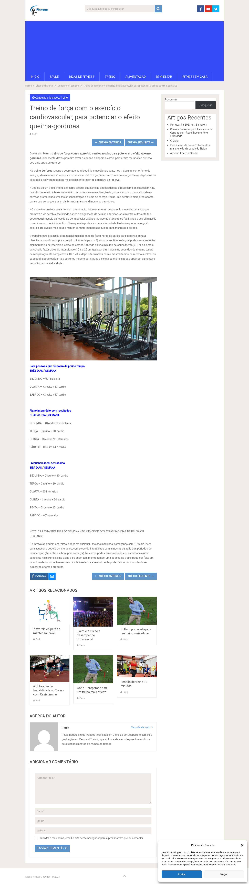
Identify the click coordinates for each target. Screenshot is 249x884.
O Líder (174, 140)
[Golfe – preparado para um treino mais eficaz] (137, 611)
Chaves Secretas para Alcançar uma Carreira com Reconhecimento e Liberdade (191, 133)
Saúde (54, 76)
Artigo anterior (109, 142)
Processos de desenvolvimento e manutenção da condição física (190, 147)
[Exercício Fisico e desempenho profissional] (93, 612)
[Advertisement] (124, 46)
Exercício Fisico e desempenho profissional (88, 635)
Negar (223, 874)
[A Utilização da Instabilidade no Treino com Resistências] (49, 668)
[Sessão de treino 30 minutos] (137, 666)
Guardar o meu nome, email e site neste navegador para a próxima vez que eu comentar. (91, 838)
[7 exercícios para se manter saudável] (49, 611)
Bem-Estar (164, 76)
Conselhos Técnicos (47, 97)
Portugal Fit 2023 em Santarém (188, 124)
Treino (110, 76)
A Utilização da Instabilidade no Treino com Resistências (48, 690)
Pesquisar (171, 99)
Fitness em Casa (195, 76)
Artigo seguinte (139, 142)
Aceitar (182, 874)
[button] (242, 845)
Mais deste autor (141, 727)
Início (34, 76)
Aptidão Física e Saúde (184, 153)
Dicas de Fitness (81, 76)
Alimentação (136, 76)
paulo (35, 134)
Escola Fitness (32, 876)
